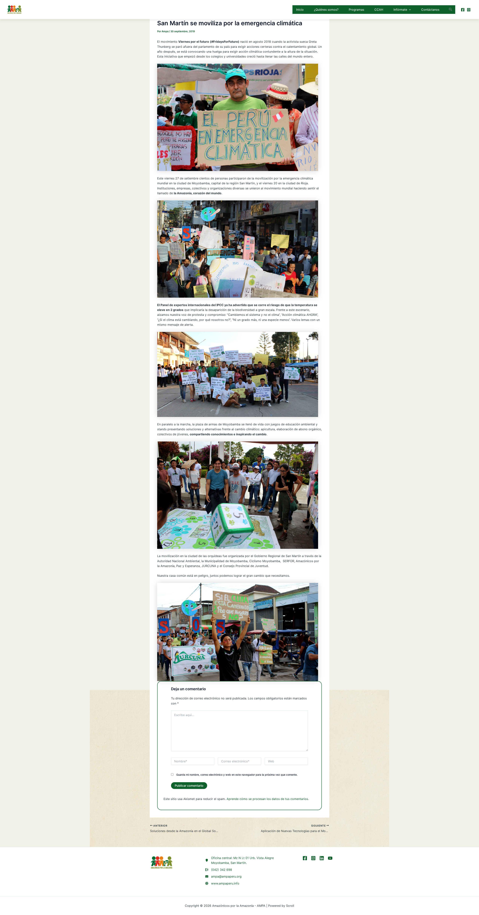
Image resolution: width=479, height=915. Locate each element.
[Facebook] (463, 10)
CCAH (378, 9)
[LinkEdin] (321, 858)
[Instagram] (469, 10)
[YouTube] (330, 858)
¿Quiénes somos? (326, 9)
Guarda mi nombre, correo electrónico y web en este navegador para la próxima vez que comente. (237, 774)
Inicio (300, 9)
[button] (409, 9)
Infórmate (400, 9)
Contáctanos (430, 9)
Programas (356, 9)
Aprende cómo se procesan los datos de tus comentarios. (268, 799)
